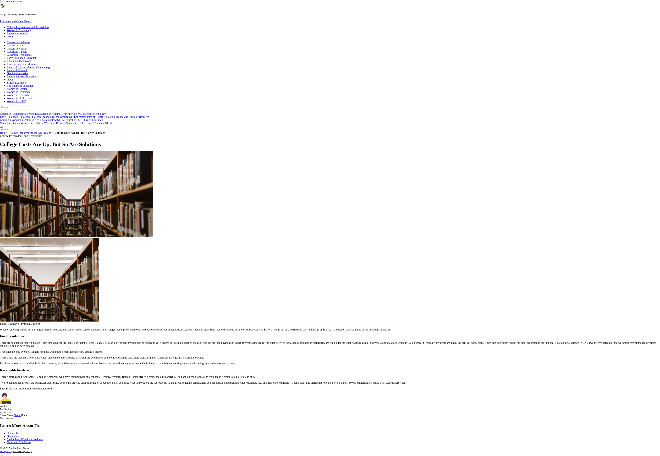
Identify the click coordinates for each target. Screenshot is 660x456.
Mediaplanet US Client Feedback (25, 439)
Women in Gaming (17, 88)
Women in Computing (19, 30)
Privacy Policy (6, 451)
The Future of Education (20, 85)
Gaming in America (17, 73)
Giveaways (13, 436)
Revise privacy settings (22, 451)
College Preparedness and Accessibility (28, 27)
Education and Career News (15, 21)
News (10, 79)
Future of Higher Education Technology (28, 67)
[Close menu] (1, 127)
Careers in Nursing (17, 48)
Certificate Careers (17, 51)
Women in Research (18, 95)
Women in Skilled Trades (20, 98)
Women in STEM (16, 101)
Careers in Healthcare (18, 42)
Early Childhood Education (22, 57)
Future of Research (17, 70)
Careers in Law (15, 45)
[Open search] (1, 111)
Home (3, 132)
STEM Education (16, 82)
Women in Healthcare (18, 91)
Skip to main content (11, 1)
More (10, 36)
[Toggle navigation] (32, 22)
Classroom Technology (19, 54)
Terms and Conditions (19, 442)
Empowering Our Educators (22, 64)
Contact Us (13, 433)
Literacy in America (17, 33)
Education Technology (19, 60)
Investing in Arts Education (21, 76)
